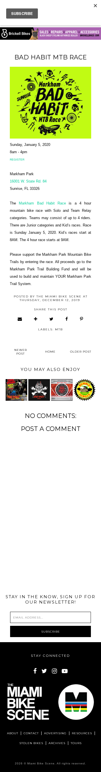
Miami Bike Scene (41, 763)
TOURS (76, 743)
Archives (57, 743)
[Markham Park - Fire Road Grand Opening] (16, 390)
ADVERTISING (55, 733)
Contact (31, 733)
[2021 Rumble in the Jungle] (84, 390)
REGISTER (17, 159)
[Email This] (20, 319)
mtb (59, 329)
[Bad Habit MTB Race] (39, 390)
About (12, 733)
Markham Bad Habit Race (42, 203)
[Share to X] (51, 319)
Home (50, 351)
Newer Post (20, 351)
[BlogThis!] (36, 319)
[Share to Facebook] (67, 319)
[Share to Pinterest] (82, 319)
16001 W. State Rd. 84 (28, 181)
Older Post (80, 351)
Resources (82, 733)
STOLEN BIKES (31, 743)
